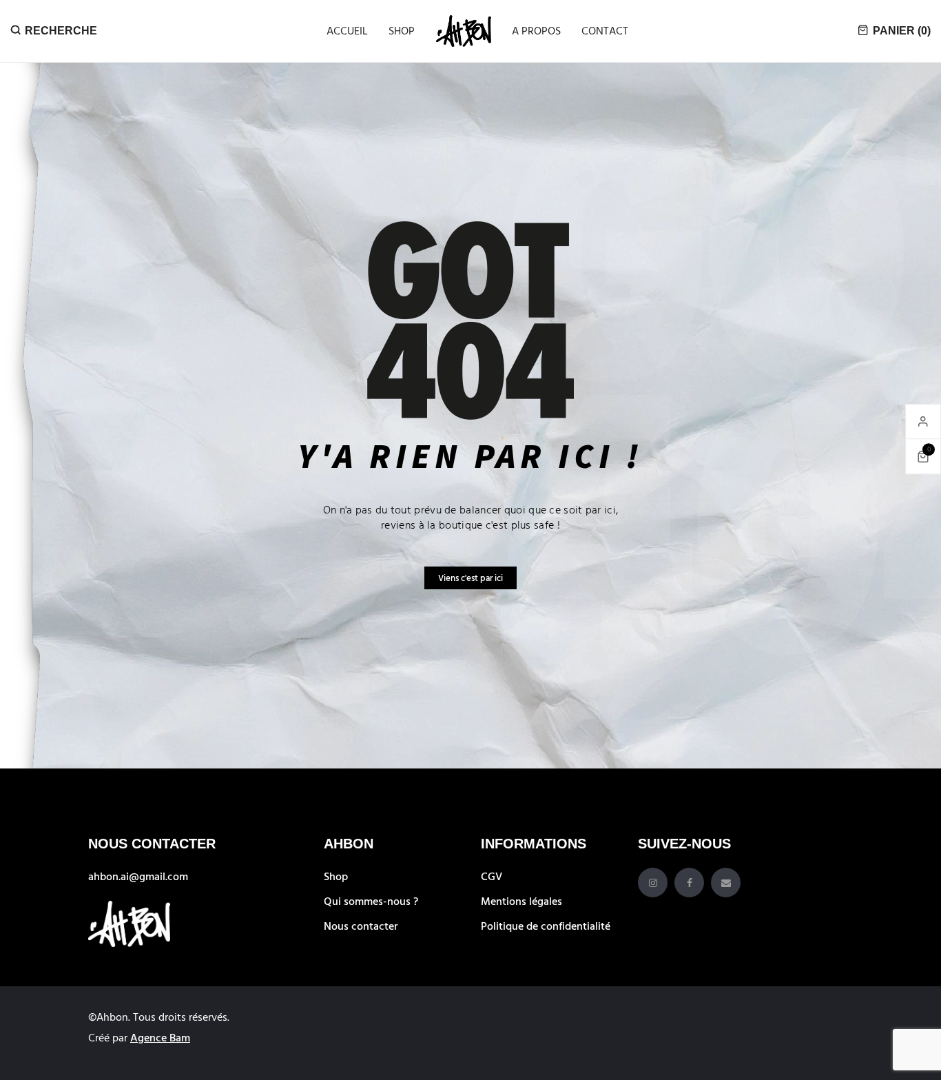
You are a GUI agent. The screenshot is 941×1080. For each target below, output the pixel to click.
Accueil (347, 30)
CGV (491, 876)
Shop (402, 30)
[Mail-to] (726, 882)
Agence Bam (160, 1037)
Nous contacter (360, 925)
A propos (536, 30)
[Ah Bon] (463, 31)
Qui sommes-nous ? (371, 901)
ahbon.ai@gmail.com (138, 876)
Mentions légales (521, 901)
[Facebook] (689, 882)
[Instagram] (653, 882)
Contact (604, 30)
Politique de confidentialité (545, 925)
